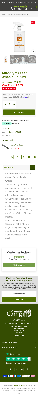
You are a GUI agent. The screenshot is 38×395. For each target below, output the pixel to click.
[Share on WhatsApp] (34, 161)
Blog (3, 2)
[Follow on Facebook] (10, 369)
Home (3, 14)
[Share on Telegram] (29, 157)
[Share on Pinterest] (17, 157)
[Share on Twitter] (12, 157)
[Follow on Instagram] (22, 369)
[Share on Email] (34, 157)
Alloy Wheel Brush (17, 145)
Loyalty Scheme (22, 2)
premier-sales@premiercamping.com (19, 323)
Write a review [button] (19, 265)
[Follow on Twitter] (16, 369)
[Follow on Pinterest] (27, 369)
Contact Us (32, 2)
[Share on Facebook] (6, 157)
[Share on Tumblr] (23, 157)
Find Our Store (11, 2)
